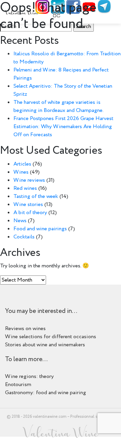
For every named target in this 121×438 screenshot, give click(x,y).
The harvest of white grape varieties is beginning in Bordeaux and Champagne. (58, 106)
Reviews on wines (25, 328)
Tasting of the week (35, 196)
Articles (22, 164)
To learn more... (26, 359)
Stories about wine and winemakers (45, 345)
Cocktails (24, 237)
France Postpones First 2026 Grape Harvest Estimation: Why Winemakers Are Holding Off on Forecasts (63, 127)
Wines (21, 172)
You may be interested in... (41, 311)
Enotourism (18, 384)
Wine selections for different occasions (50, 337)
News (20, 221)
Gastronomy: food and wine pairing (45, 393)
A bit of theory (30, 212)
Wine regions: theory (29, 376)
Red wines (25, 188)
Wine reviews (29, 180)
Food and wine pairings (40, 229)
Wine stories (28, 204)
